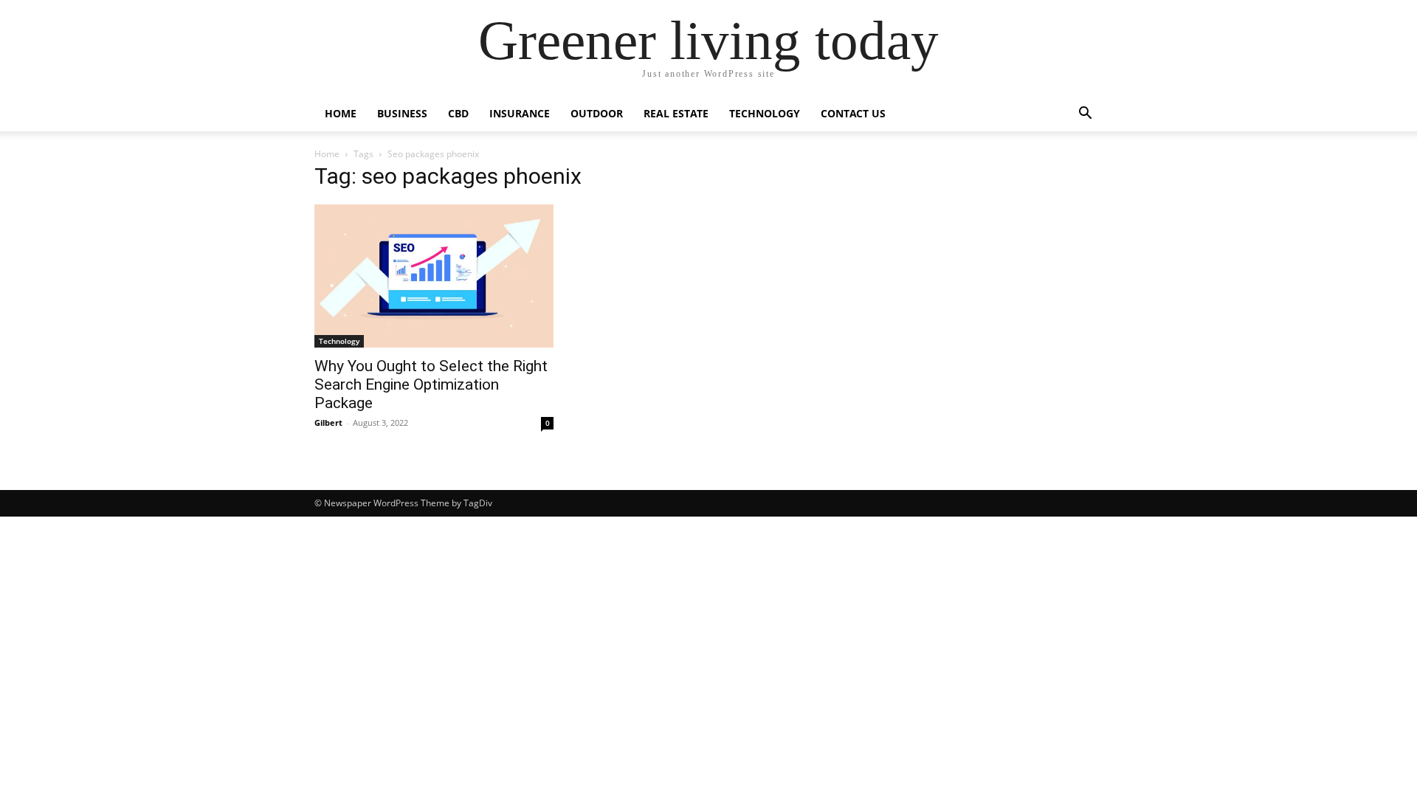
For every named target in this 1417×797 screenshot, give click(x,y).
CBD (458, 113)
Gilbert (328, 422)
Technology (764, 113)
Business (402, 113)
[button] (1085, 115)
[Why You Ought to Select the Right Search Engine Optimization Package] (434, 276)
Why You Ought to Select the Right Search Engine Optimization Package (431, 384)
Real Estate (676, 113)
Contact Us (853, 113)
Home (340, 113)
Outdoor (596, 113)
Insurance (519, 113)
